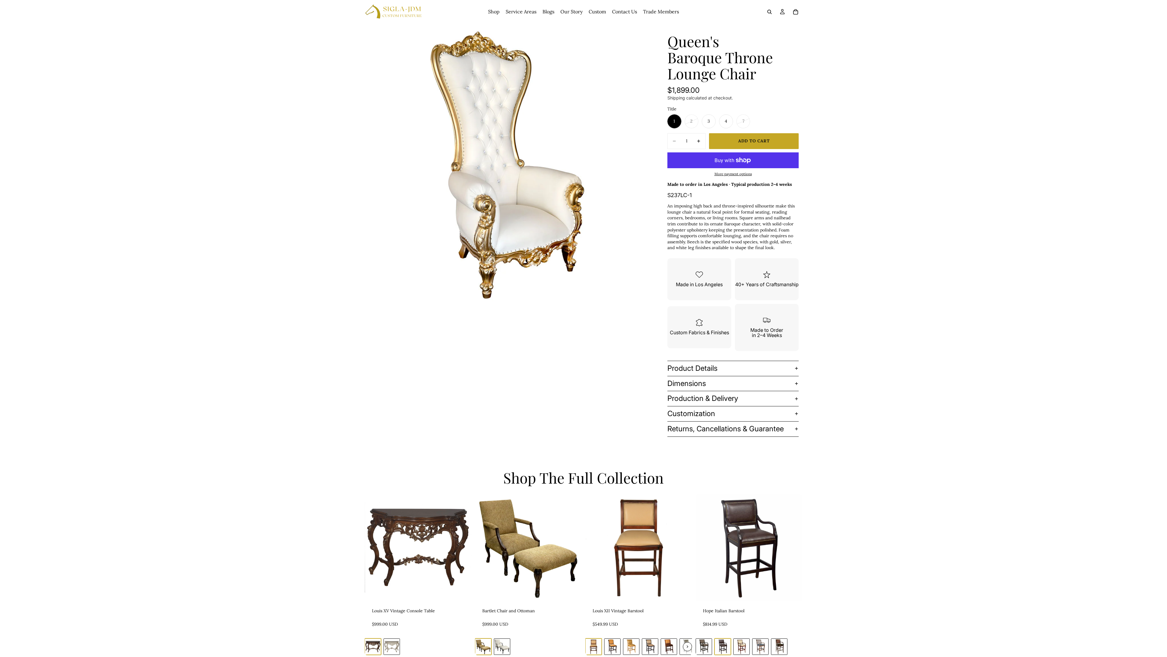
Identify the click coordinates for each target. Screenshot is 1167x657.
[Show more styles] (687, 646)
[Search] (769, 12)
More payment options (733, 174)
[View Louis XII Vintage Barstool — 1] (593, 646)
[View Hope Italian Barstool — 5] (779, 646)
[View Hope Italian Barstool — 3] (741, 646)
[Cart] (795, 12)
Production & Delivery (702, 398)
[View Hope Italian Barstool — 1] (704, 646)
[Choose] (461, 591)
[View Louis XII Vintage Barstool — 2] (612, 646)
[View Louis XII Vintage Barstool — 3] (631, 646)
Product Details (692, 368)
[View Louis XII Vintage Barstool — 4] (650, 646)
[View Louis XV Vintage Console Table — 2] (392, 646)
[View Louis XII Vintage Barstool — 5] (669, 646)
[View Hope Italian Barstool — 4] (760, 646)
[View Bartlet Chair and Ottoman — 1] (483, 646)
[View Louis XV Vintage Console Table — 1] (373, 646)
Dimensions (686, 383)
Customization (691, 413)
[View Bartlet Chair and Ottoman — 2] (502, 646)
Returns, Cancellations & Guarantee (725, 428)
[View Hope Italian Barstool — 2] (722, 646)
